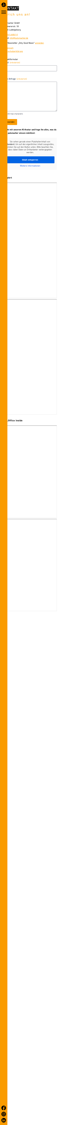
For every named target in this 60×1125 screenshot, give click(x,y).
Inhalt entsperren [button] (30, 159)
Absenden (10, 121)
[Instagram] (3, 1114)
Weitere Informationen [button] (30, 165)
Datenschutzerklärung (13, 51)
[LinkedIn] (3, 1120)
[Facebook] (3, 1108)
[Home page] (3, 5)
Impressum (8, 47)
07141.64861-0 (11, 34)
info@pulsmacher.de (19, 38)
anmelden (39, 43)
